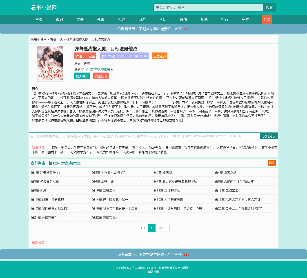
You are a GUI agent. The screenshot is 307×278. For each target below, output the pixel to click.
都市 (100, 19)
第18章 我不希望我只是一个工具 (115, 208)
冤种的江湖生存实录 (114, 147)
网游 (142, 19)
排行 (224, 19)
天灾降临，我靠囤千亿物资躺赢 (145, 152)
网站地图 (153, 271)
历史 (121, 19)
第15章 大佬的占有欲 (168, 199)
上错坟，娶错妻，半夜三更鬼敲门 (72, 147)
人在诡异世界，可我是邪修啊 (237, 147)
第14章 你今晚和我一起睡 (110, 199)
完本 (245, 19)
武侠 (80, 19)
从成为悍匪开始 (108, 152)
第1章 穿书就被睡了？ (46, 172)
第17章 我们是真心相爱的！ (50, 208)
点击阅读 (101, 76)
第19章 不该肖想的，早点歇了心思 (178, 208)
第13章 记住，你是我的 (47, 199)
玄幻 (59, 19)
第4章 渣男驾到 (225, 172)
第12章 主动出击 (226, 190)
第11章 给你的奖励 (167, 190)
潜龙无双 (155, 147)
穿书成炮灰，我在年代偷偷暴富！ (189, 147)
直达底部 (159, 56)
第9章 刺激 (38, 190)
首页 (38, 19)
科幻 (162, 19)
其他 (204, 19)
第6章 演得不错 (103, 181)
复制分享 (269, 136)
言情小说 (56, 39)
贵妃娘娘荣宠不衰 (80, 152)
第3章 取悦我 (163, 172)
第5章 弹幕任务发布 (45, 181)
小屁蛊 (90, 56)
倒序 (272, 162)
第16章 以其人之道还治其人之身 (237, 199)
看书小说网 (44, 7)
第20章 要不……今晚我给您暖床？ (239, 208)
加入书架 (82, 76)
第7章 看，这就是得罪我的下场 (175, 181)
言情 (183, 19)
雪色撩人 (138, 147)
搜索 (269, 7)
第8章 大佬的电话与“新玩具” (234, 181)
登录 (267, 19)
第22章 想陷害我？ (103, 69)
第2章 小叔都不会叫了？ (109, 172)
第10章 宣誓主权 (104, 190)
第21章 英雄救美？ (44, 217)
